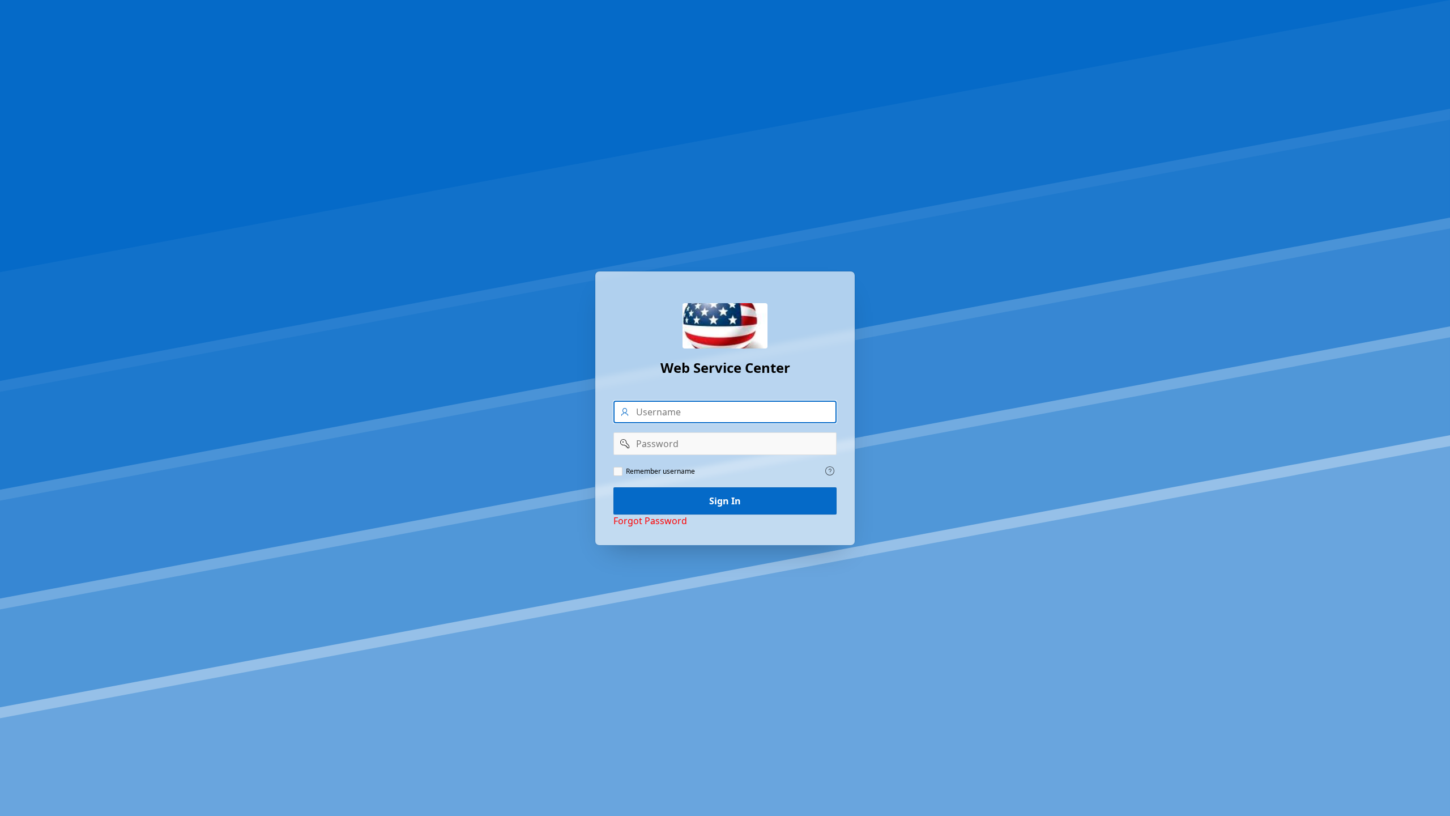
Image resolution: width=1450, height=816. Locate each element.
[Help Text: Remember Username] (830, 471)
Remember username (660, 471)
